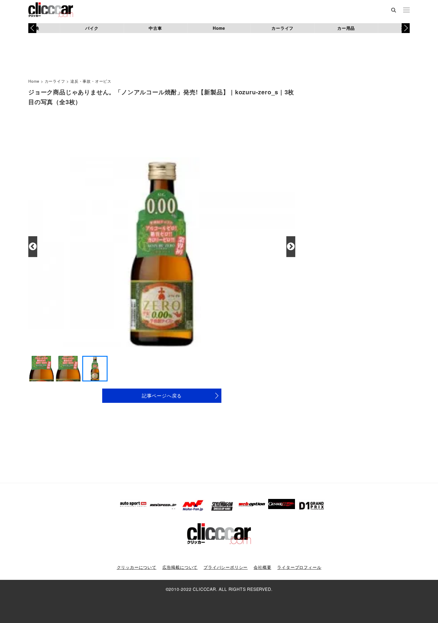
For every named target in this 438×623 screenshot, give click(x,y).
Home (219, 28)
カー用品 (346, 28)
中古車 (155, 28)
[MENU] (406, 10)
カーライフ (282, 28)
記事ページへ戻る (162, 395)
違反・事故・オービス (90, 81)
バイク (91, 28)
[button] (406, 28)
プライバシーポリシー (226, 567)
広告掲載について (180, 567)
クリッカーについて (136, 567)
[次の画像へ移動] (290, 246)
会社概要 (262, 567)
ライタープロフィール (299, 567)
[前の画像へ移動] (32, 246)
